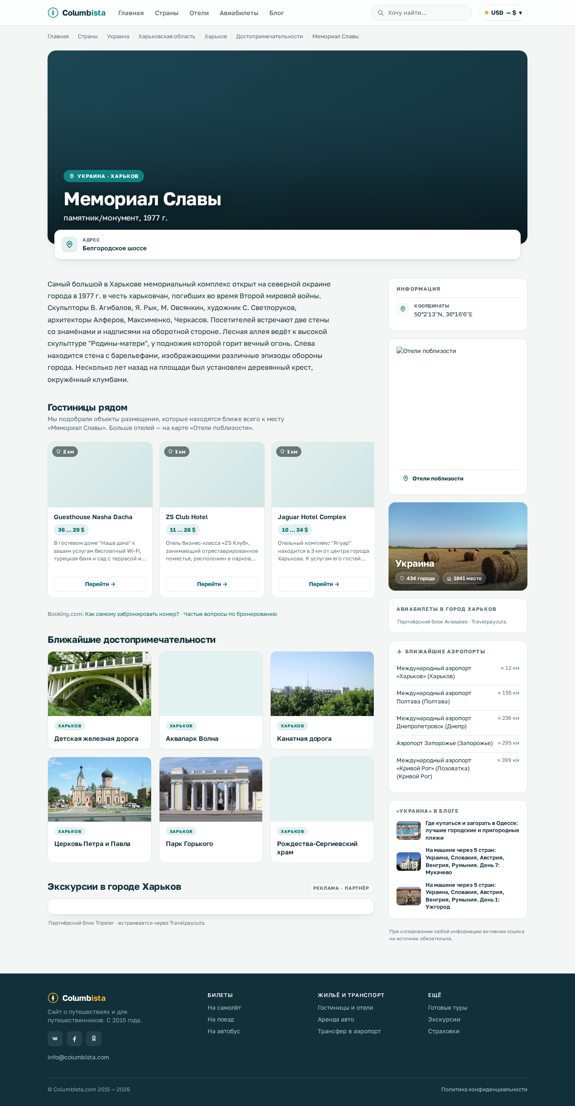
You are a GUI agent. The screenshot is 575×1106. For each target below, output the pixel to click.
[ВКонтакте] (55, 1038)
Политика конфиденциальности (484, 1089)
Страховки (444, 1030)
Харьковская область (166, 36)
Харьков (216, 36)
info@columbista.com (78, 1057)
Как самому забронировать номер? (132, 613)
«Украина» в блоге (427, 810)
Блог (276, 12)
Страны (166, 12)
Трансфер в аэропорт (349, 1030)
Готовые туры (447, 1007)
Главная (131, 12)
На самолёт (224, 1007)
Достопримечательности (269, 36)
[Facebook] (74, 1038)
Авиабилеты (239, 12)
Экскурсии (444, 1019)
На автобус (224, 1030)
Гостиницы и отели (345, 1007)
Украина (118, 36)
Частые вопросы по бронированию (230, 613)
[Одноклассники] (93, 1038)
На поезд (221, 1019)
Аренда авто (336, 1019)
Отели (199, 12)
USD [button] (506, 12)
